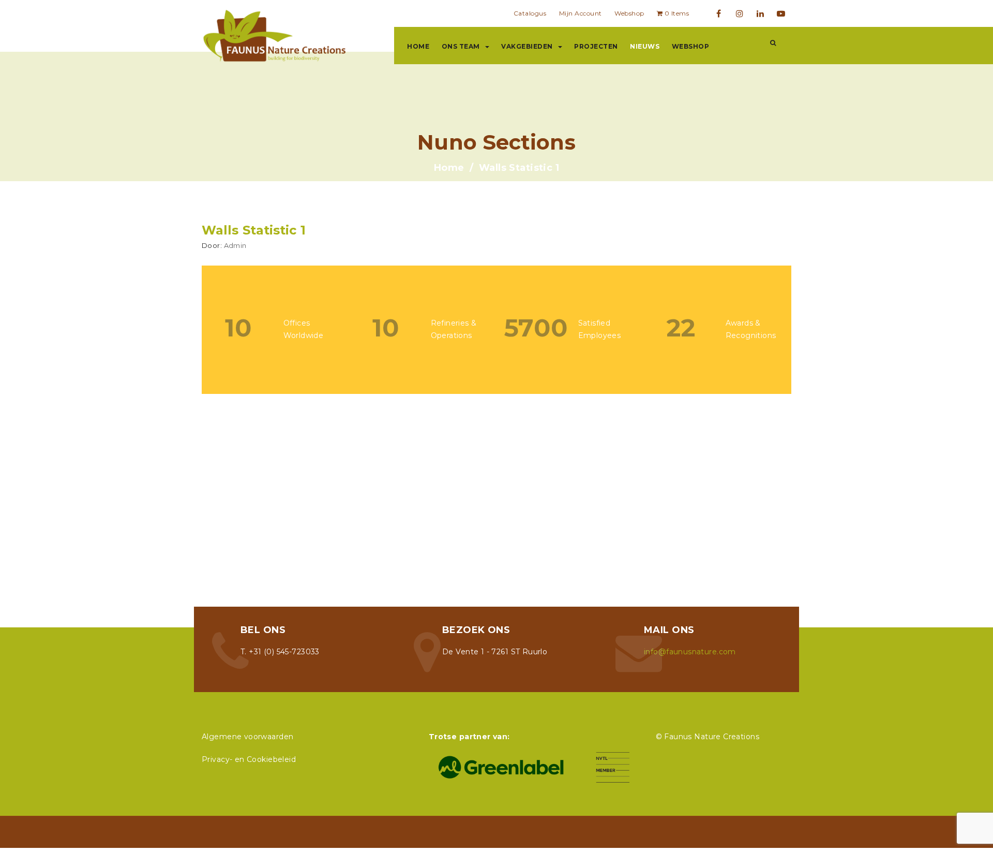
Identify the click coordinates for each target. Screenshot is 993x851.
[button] (773, 43)
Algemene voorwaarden (247, 736)
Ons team (461, 46)
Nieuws (644, 46)
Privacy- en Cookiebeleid (249, 759)
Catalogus (530, 13)
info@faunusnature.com (690, 651)
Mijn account (580, 13)
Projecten (596, 46)
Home (418, 46)
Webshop (629, 13)
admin (235, 245)
